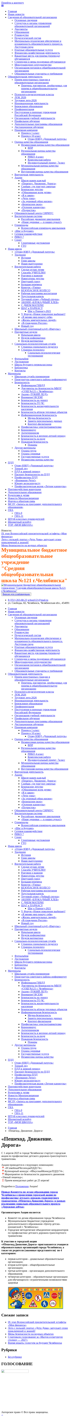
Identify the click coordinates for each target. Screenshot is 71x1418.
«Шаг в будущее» (24, 231)
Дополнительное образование (25, 492)
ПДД (11, 462)
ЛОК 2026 (20, 97)
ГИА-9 (18, 513)
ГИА (10, 510)
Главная (12, 11)
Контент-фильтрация (39, 424)
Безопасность (22, 382)
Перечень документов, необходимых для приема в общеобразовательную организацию (44, 88)
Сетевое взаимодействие (28, 234)
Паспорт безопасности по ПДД (32, 474)
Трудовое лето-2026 (26, 100)
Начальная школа (30, 335)
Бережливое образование (29, 106)
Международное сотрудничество (33, 64)
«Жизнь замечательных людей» (38, 320)
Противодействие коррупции (24, 489)
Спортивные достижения (35, 242)
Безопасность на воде (33, 438)
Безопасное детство (32, 189)
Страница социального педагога (39, 346)
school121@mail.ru (38, 600)
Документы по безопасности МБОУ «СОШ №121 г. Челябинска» (41, 390)
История (26, 257)
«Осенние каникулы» (33, 207)
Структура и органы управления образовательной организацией (33, 25)
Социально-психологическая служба (35, 343)
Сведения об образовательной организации (32, 17)
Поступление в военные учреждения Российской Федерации (35, 114)
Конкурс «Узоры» (31, 287)
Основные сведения (26, 20)
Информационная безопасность (39, 415)
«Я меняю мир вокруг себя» (37, 317)
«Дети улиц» (28, 198)
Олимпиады (21, 225)
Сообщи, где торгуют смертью (38, 186)
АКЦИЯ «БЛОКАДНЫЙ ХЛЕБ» (40, 302)
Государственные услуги (35, 456)
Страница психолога (32, 349)
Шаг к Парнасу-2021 (39, 311)
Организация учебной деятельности (35, 118)
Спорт (18, 240)
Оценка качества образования (31, 142)
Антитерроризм (30, 432)
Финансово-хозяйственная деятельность (37, 52)
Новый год (27, 326)
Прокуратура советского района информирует (41, 379)
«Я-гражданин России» (34, 323)
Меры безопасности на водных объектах (24, 545)
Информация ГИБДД (33, 385)
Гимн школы (28, 260)
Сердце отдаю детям (32, 269)
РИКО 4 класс (36, 156)
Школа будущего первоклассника (33, 364)
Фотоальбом (21, 358)
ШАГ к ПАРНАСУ (32, 308)
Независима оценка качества (37, 459)
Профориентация (24, 109)
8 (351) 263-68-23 (17, 600)
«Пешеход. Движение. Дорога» (38, 183)
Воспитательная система (28, 216)
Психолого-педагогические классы (34, 94)
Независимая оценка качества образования (45, 144)
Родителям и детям (18, 495)
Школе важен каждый (33, 180)
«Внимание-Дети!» (25, 480)
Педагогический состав (28, 38)
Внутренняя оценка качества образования (44, 171)
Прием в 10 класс (31, 136)
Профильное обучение (27, 121)
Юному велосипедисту (27, 483)
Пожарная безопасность (34, 441)
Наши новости (16, 14)
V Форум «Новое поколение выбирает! (43, 314)
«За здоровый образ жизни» (37, 201)
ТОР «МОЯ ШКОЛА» (20, 525)
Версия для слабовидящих (16, 594)
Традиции (20, 254)
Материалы (14, 373)
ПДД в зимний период (27, 471)
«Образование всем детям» (36, 192)
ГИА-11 (19, 516)
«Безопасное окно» (32, 204)
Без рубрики (15, 1356)
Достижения (22, 361)
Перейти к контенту (12, 2)
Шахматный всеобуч (19, 522)
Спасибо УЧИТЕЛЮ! (33, 272)
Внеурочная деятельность (29, 174)
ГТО (23, 245)
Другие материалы (25, 447)
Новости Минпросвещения (23, 498)
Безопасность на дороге (34, 400)
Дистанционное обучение (29, 127)
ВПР (30, 147)
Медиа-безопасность (39, 418)
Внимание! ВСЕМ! (32, 397)
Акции (18, 177)
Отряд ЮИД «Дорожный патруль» (47, 139)
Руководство (22, 35)
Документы (21, 29)
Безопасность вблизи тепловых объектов (44, 412)
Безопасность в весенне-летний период (43, 435)
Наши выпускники (32, 263)
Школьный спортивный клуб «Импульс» (38, 329)
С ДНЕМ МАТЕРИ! (32, 305)
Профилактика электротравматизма (41, 427)
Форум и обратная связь (21, 501)
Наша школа (15, 248)
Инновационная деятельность (31, 103)
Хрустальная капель (32, 296)
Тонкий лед (21, 468)
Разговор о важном (32, 275)
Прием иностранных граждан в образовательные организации (32, 81)
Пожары (32, 444)
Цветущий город (30, 281)
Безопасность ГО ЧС (32, 403)
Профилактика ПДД (26, 477)
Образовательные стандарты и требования (38, 73)
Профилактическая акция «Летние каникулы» (41, 486)
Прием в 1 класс (30, 133)
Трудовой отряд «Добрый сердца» (40, 299)
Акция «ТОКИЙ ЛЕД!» (34, 394)
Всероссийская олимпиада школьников (43, 228)
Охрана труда (28, 450)
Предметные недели (26, 332)
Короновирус (28, 430)
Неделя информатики (33, 337)
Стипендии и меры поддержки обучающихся (40, 61)
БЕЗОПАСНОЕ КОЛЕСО (35, 290)
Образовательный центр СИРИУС (34, 213)
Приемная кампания (26, 130)
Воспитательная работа (28, 266)
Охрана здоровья (30, 453)
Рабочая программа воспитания (39, 293)
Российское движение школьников (40, 219)
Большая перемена (31, 284)
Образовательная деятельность (25, 76)
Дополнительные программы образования (38, 124)
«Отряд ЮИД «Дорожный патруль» (35, 251)
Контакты (20, 370)
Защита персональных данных (45, 421)
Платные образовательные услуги (34, 49)
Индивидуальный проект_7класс (46, 162)
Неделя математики (32, 340)
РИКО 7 (19, 237)
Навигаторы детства (32, 278)
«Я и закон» (28, 195)
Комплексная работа (39, 159)
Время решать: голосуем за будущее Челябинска (35, 1342)
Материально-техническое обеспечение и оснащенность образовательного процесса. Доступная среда (39, 44)
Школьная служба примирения (32, 376)
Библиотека (21, 367)
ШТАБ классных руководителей (26, 519)
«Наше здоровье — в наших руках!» (41, 222)
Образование (22, 32)
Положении (22, 1186)
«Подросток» (28, 210)
